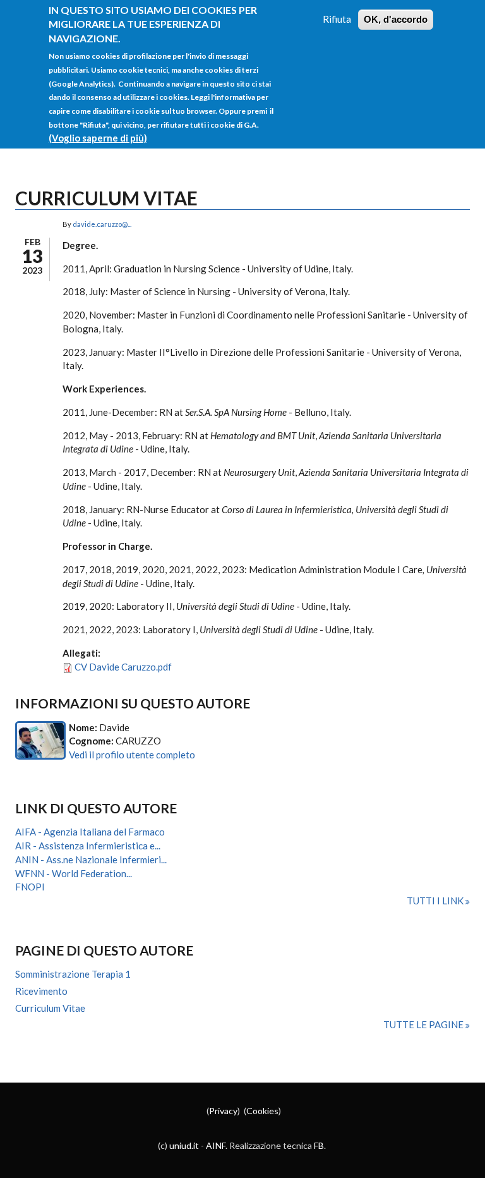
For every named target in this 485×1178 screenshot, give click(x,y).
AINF (215, 1145)
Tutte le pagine (424, 1024)
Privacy (223, 1110)
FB (319, 1145)
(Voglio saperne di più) (98, 137)
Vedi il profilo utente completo (132, 754)
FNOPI (30, 886)
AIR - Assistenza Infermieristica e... (87, 845)
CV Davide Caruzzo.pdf (123, 666)
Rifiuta (337, 19)
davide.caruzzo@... (102, 224)
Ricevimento (41, 991)
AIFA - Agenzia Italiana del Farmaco (90, 831)
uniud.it (184, 1145)
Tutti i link (436, 900)
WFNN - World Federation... (73, 873)
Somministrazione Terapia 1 (73, 974)
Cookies (262, 1110)
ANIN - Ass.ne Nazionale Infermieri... (91, 859)
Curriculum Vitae (50, 1008)
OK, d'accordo (396, 19)
